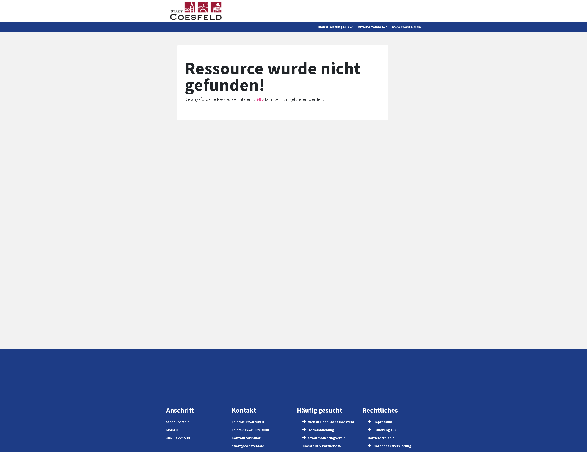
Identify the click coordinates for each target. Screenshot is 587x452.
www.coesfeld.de (406, 27)
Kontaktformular (246, 437)
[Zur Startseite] (195, 11)
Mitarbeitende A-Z (372, 27)
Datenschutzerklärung (392, 446)
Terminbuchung (320, 429)
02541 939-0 (254, 421)
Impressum (382, 421)
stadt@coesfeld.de (248, 446)
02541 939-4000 (257, 429)
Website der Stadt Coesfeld (330, 421)
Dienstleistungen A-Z (335, 27)
